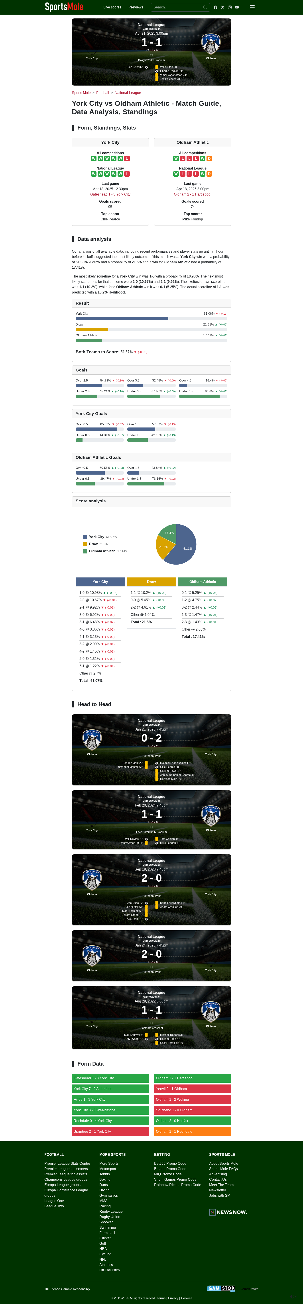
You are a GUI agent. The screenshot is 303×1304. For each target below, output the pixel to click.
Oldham (211, 58)
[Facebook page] (215, 7)
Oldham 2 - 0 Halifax (172, 1121)
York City (92, 58)
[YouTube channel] (237, 7)
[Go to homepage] (64, 6)
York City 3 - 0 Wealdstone (94, 1110)
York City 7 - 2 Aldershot (92, 1089)
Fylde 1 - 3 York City (89, 1099)
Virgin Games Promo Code (175, 1179)
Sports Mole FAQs (223, 1169)
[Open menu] (252, 7)
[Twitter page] (222, 7)
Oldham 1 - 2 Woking (172, 1099)
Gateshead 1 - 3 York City (110, 194)
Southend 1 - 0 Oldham (174, 1110)
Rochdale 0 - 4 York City (93, 1121)
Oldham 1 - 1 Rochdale (174, 1131)
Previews (136, 7)
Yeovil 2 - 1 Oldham (171, 1089)
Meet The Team (221, 1185)
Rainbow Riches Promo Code (177, 1185)
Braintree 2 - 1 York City (92, 1131)
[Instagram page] (230, 7)
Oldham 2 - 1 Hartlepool (192, 194)
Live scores (112, 7)
